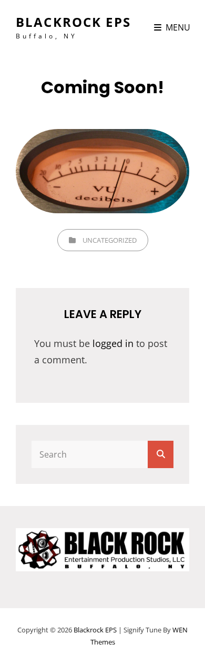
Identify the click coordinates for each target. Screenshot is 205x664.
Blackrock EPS (73, 22)
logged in (113, 343)
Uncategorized (110, 240)
